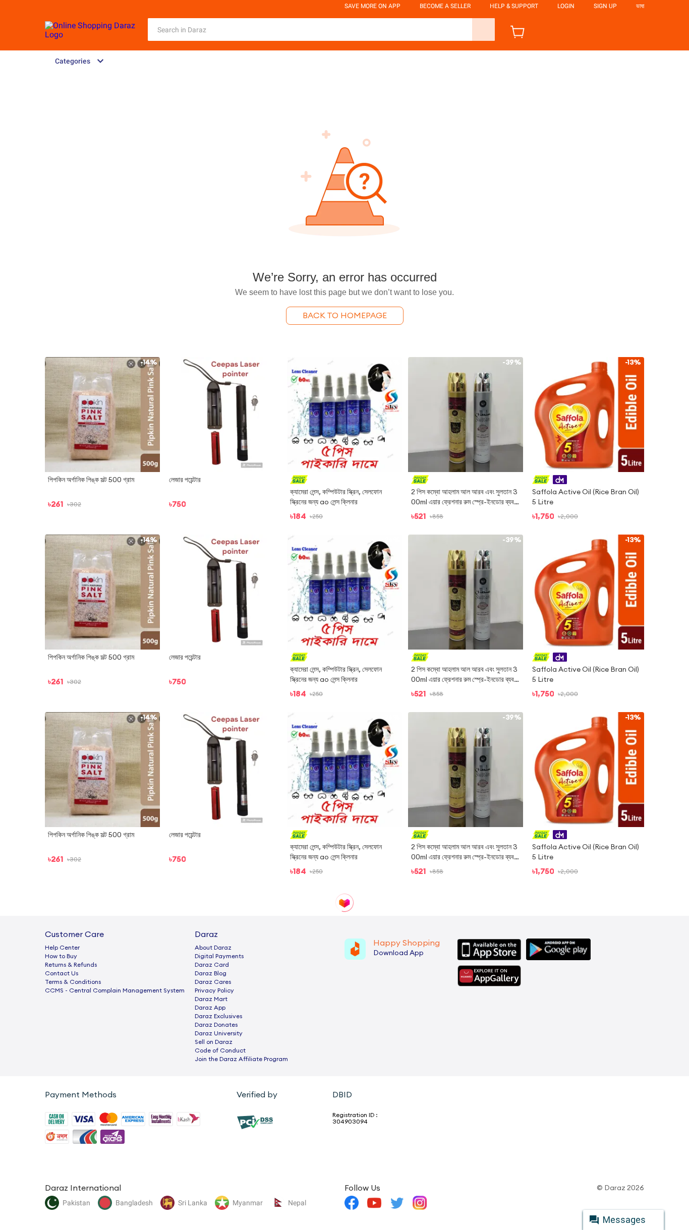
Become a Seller (445, 6)
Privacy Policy (214, 990)
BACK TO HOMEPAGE (345, 316)
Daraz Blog (210, 973)
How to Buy (61, 956)
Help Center (62, 948)
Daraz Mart (211, 999)
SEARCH (483, 29)
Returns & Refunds (71, 965)
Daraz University (219, 1033)
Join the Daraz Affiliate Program (241, 1059)
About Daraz (213, 948)
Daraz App (210, 1008)
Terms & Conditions (73, 982)
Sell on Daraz (214, 1042)
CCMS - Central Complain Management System (115, 990)
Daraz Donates (216, 1025)
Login (566, 6)
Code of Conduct (220, 1050)
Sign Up (605, 6)
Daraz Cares (213, 982)
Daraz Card (212, 965)
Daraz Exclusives (218, 1016)
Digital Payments (219, 956)
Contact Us (61, 973)
